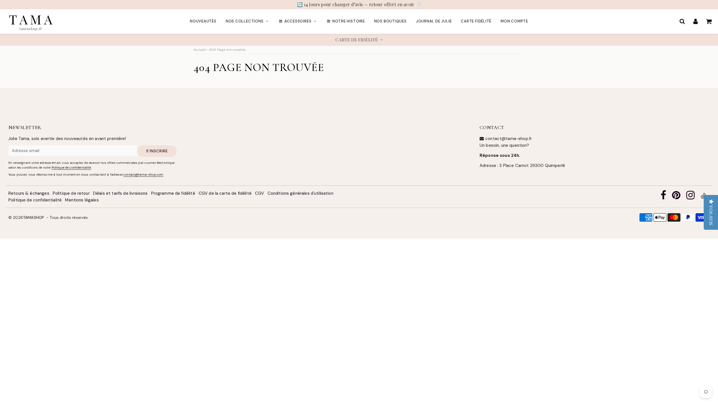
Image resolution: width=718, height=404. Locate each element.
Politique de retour (71, 193)
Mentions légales (81, 200)
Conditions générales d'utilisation (300, 193)
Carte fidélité (476, 21)
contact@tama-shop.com (143, 174)
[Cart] (708, 21)
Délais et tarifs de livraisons (120, 193)
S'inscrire (157, 151)
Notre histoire (348, 21)
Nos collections (245, 21)
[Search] (682, 21)
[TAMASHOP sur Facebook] (663, 197)
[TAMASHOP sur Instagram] (690, 197)
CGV (259, 193)
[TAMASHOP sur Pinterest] (676, 197)
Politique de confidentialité (71, 167)
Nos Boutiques (390, 21)
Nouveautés (203, 21)
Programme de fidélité (173, 193)
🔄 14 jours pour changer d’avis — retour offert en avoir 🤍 (359, 4)
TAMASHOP (33, 217)
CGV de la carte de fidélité (225, 193)
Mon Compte (514, 21)
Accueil (200, 49)
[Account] (695, 21)
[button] (359, 39)
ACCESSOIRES (298, 21)
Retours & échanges (28, 193)
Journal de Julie (434, 21)
